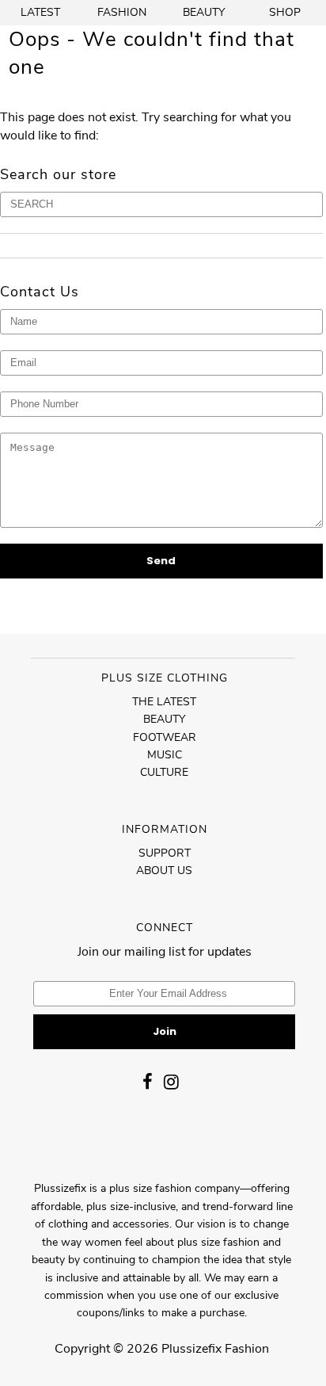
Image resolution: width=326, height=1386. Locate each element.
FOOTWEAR (164, 737)
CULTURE (164, 772)
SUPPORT (164, 853)
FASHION (121, 12)
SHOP (285, 12)
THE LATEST (164, 701)
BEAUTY (204, 12)
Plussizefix (191, 1348)
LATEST (40, 12)
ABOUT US (164, 870)
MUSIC (164, 754)
